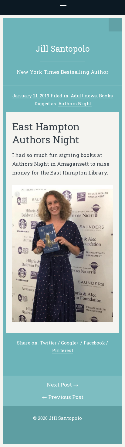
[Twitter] (52, 430)
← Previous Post (62, 396)
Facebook (94, 343)
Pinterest (62, 350)
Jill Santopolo (62, 48)
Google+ (70, 343)
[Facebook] (62, 430)
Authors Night (75, 103)
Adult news (84, 96)
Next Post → (62, 384)
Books (106, 96)
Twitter (48, 343)
